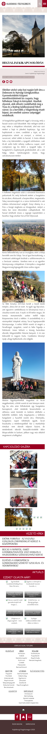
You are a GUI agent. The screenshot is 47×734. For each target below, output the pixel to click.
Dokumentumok (8, 685)
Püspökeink (35, 656)
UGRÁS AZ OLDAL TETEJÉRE (23, 646)
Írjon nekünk (17, 724)
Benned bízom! (21, 667)
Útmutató (22, 680)
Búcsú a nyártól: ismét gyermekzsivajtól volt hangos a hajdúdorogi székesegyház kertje (22, 552)
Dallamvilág (23, 676)
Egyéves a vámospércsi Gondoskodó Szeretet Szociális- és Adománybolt (23, 563)
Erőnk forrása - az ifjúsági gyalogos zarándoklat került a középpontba (21, 541)
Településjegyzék (9, 683)
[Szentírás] (29, 717)
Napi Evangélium (22, 685)
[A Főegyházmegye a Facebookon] (17, 717)
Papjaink (9, 674)
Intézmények (8, 678)
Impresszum (30, 724)
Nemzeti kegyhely (35, 660)
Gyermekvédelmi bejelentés (28, 703)
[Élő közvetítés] (23, 717)
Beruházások (8, 687)
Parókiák (9, 676)
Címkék (21, 662)
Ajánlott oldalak (28, 698)
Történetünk (35, 653)
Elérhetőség (28, 696)
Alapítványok (8, 680)
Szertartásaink (22, 674)
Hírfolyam (21, 653)
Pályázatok (21, 665)
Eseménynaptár (21, 658)
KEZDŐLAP (10, 651)
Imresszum (29, 694)
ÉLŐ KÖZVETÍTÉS (37, 671)
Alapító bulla (35, 658)
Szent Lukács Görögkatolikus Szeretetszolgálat (18, 77)
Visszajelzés (28, 700)
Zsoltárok (22, 683)
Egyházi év (22, 678)
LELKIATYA (13, 691)
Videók (21, 656)
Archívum (21, 660)
